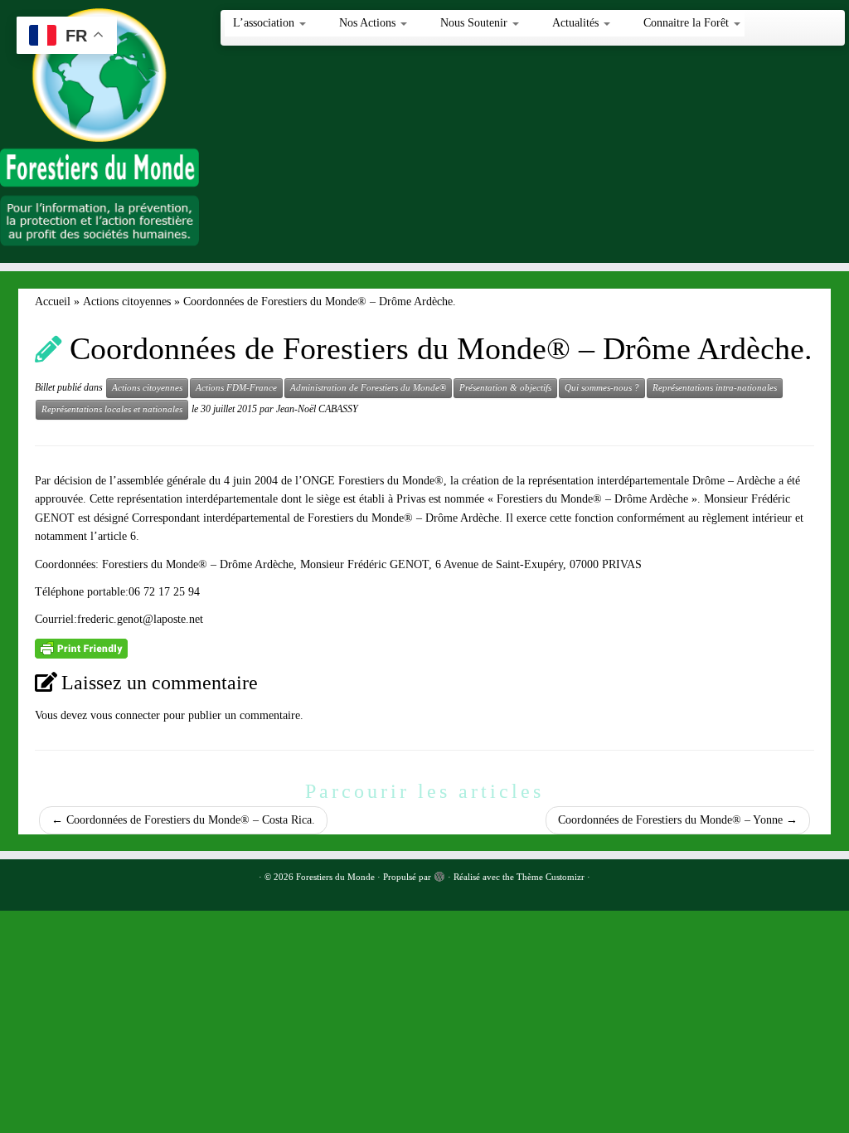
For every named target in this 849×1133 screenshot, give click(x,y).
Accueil (52, 301)
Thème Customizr (551, 877)
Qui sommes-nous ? (602, 387)
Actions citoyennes (127, 301)
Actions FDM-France (236, 387)
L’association (265, 23)
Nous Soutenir (475, 23)
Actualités (577, 23)
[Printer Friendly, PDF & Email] (81, 647)
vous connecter (125, 715)
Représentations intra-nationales (715, 387)
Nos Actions (369, 23)
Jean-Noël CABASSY (317, 409)
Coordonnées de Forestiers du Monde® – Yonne (678, 820)
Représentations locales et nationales (111, 409)
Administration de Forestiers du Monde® (368, 387)
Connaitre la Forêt (687, 23)
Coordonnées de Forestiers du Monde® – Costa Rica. (183, 820)
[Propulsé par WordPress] (439, 874)
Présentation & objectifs (505, 387)
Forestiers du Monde (335, 877)
